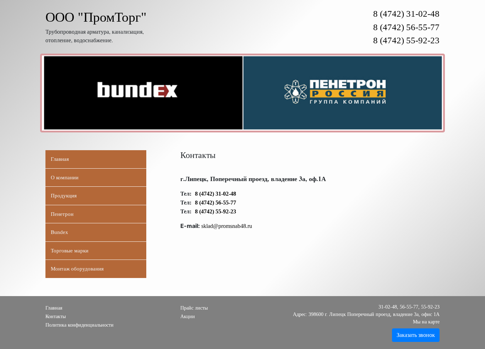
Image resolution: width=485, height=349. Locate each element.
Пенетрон (62, 214)
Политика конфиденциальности (79, 325)
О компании (64, 177)
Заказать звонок (416, 335)
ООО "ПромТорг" (96, 17)
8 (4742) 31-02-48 (406, 13)
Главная (60, 159)
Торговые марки (69, 250)
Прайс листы (194, 308)
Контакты (55, 316)
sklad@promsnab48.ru (226, 226)
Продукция (64, 195)
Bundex (59, 232)
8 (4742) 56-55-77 (406, 27)
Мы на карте (426, 322)
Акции (187, 316)
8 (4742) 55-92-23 (406, 40)
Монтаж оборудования (77, 269)
